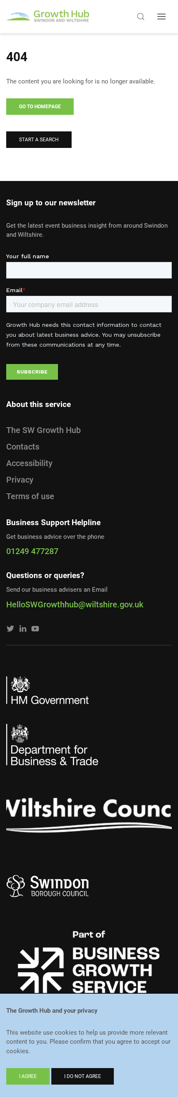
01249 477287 (32, 551)
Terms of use (30, 496)
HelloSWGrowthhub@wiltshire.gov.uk (74, 604)
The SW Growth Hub (43, 430)
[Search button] (140, 16)
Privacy (20, 480)
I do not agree (82, 1076)
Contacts (22, 447)
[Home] (47, 16)
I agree (28, 1076)
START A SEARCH (39, 140)
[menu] (161, 16)
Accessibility (29, 463)
